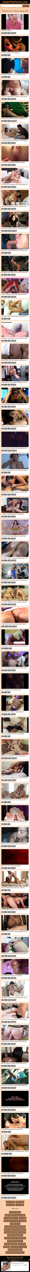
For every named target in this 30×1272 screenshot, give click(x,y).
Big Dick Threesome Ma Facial (15, 1252)
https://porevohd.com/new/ (15, 1258)
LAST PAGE (19, 1204)
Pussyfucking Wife (15, 1212)
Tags (12, 1257)
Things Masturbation (10, 1244)
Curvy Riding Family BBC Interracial (15, 1232)
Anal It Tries (21, 1244)
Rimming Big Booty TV (10, 1218)
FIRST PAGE (10, 1202)
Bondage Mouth (15, 1223)
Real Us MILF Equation (15, 1249)
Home (8, 1257)
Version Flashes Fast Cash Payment (15, 1229)
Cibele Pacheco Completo (18, 1246)
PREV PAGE (20, 1202)
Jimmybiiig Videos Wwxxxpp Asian (15, 1226)
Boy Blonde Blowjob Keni (15, 1235)
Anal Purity (22, 1218)
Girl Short (6, 1246)
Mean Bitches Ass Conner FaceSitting (15, 1221)
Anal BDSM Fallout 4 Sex (15, 1241)
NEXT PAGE (10, 1204)
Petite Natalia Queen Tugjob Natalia (15, 1238)
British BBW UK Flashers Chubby (15, 1215)
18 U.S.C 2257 (19, 1257)
